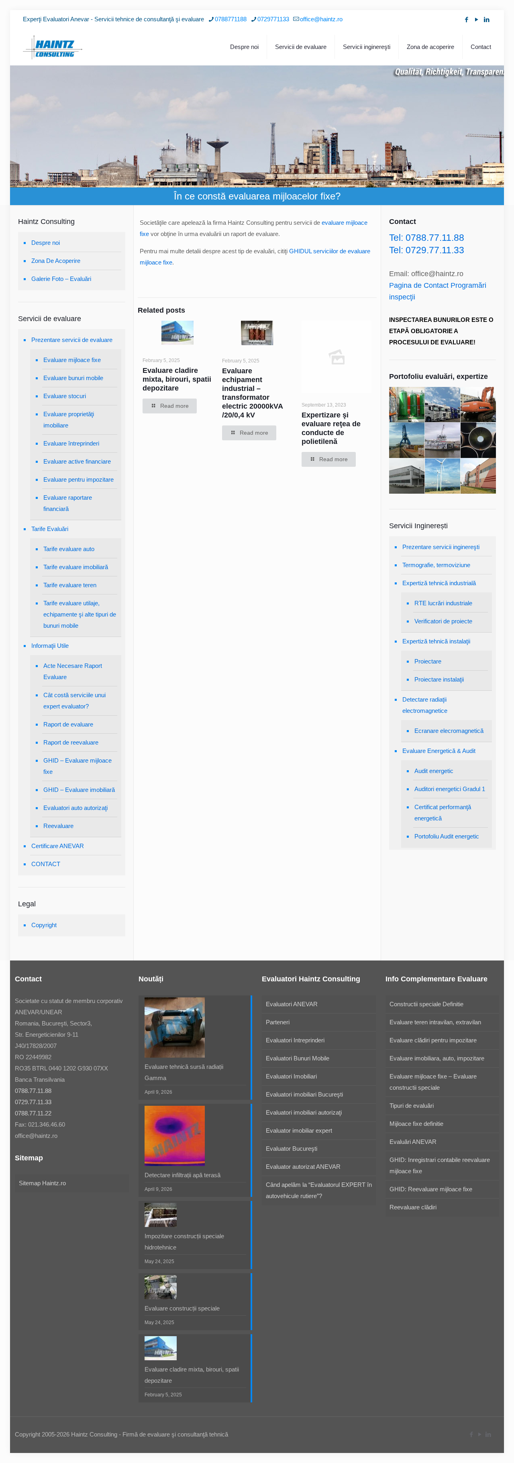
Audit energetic (433, 770)
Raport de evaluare (68, 724)
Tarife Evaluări (49, 528)
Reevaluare (58, 825)
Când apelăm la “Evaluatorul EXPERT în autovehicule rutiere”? (319, 1190)
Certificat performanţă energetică (442, 813)
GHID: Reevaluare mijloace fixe (431, 1189)
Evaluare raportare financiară (67, 503)
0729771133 (273, 19)
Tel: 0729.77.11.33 (426, 250)
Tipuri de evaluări (412, 1105)
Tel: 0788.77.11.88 (426, 237)
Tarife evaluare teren (69, 585)
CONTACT (45, 864)
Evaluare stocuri (64, 396)
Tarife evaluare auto (68, 548)
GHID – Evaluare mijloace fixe (77, 766)
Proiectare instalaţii (439, 679)
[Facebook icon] (466, 19)
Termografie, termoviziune (436, 565)
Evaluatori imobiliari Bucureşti (304, 1094)
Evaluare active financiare (77, 461)
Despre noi (45, 242)
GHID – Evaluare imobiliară (79, 789)
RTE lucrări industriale (443, 603)
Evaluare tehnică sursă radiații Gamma (184, 1072)
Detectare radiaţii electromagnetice (424, 705)
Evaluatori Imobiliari (291, 1076)
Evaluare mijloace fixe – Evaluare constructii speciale (433, 1082)
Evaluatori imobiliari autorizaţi (304, 1112)
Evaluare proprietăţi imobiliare (68, 420)
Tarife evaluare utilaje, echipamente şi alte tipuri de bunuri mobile (79, 614)
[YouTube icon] (476, 19)
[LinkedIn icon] (486, 19)
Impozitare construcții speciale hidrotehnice (184, 1242)
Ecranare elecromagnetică (448, 730)
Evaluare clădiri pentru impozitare (433, 1040)
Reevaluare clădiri (413, 1207)
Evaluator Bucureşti (291, 1148)
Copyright (44, 925)
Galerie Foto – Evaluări (61, 278)
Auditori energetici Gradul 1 (449, 788)
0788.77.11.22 (33, 1113)
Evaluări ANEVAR (413, 1141)
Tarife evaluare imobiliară (75, 567)
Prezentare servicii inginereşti (440, 546)
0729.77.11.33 (33, 1102)
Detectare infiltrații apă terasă (182, 1175)
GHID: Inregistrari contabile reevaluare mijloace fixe (440, 1165)
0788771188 (231, 19)
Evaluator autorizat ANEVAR (303, 1166)
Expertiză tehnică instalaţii (436, 641)
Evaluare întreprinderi (71, 443)
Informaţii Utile (50, 645)
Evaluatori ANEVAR (292, 1004)
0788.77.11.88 (33, 1090)
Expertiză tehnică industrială (439, 583)
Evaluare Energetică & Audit (438, 750)
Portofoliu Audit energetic (446, 836)
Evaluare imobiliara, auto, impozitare (437, 1058)
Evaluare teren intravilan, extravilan (435, 1022)
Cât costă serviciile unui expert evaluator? (74, 701)
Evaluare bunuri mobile (73, 377)
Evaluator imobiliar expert (299, 1130)
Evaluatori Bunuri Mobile (297, 1058)
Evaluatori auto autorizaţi (75, 807)
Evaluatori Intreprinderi (295, 1040)
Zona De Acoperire (55, 260)
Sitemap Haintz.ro (42, 1183)
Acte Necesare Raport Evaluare (72, 671)
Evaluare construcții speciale (182, 1308)
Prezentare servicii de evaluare (71, 339)
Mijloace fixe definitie (416, 1123)
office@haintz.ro (321, 19)
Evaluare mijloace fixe (72, 359)
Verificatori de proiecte (443, 621)
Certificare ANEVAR (57, 845)
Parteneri (278, 1022)
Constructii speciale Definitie (426, 1004)
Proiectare (427, 661)
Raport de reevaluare (70, 742)
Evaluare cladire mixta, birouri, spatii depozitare (177, 379)
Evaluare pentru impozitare (78, 479)
